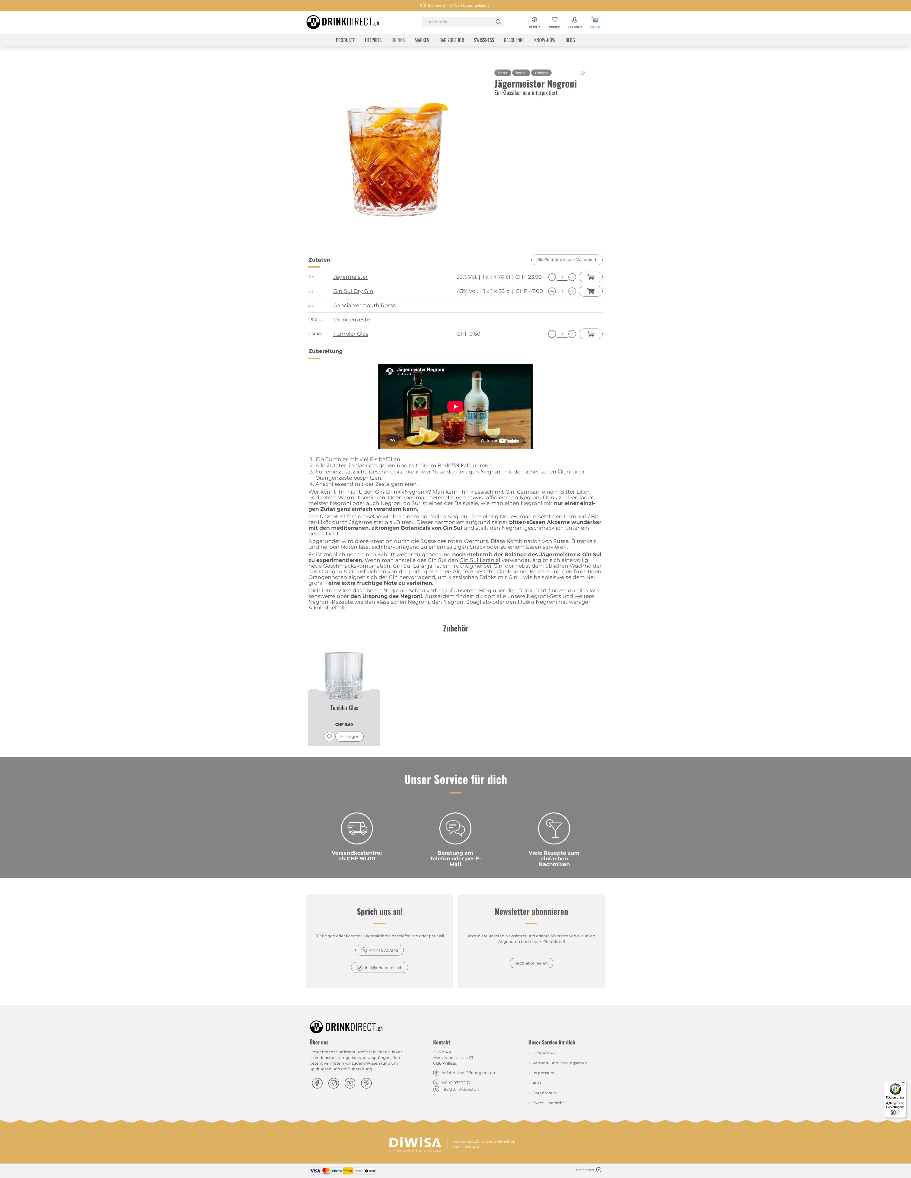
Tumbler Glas (350, 334)
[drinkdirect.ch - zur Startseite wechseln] (336, 21)
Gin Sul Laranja (479, 560)
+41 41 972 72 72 (383, 950)
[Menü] (903, 1083)
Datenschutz (545, 1093)
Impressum (544, 1073)
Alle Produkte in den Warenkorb (567, 259)
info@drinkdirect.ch (384, 967)
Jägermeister (350, 277)
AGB (537, 1083)
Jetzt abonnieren (531, 963)
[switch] (895, 1112)
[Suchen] (498, 22)
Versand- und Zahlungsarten (560, 1063)
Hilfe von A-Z (545, 1053)
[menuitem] (462, 22)
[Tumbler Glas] (344, 668)
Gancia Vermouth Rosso (364, 305)
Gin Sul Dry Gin (353, 291)
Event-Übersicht (548, 1103)
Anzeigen (349, 736)
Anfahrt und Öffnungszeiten (468, 1073)
